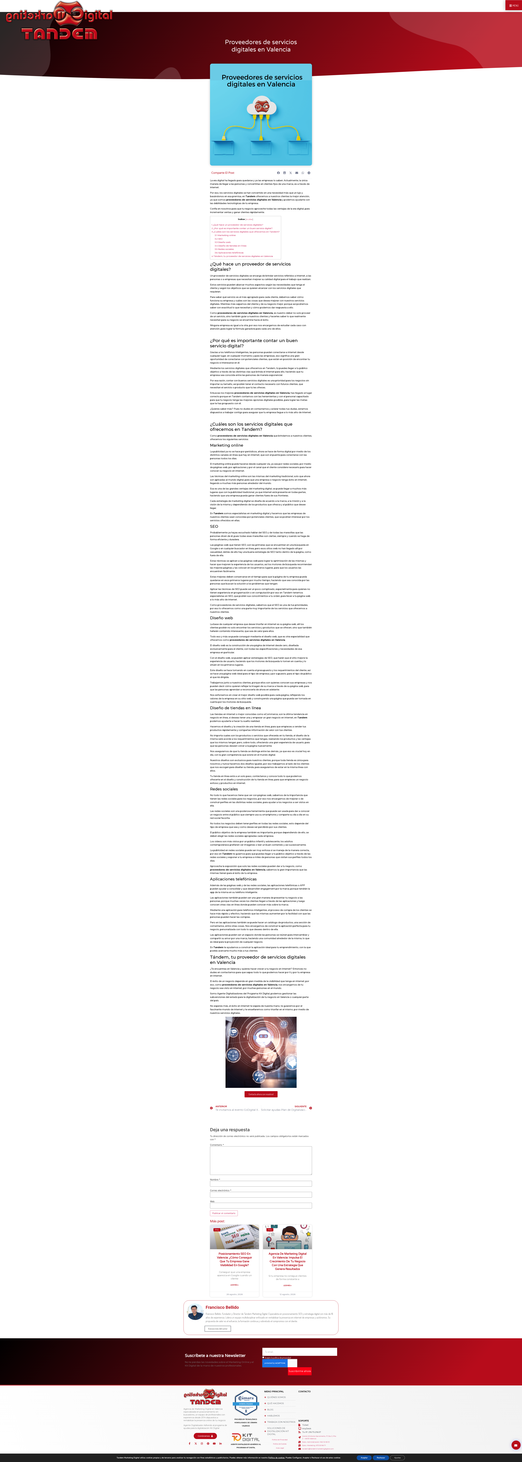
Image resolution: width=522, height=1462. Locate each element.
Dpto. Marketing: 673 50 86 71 (314, 1445)
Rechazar (381, 1457)
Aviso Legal (280, 1448)
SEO (219, 239)
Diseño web (223, 242)
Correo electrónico (220, 1190)
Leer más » (234, 1285)
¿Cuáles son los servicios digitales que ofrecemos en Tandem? (246, 231)
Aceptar (364, 1457)
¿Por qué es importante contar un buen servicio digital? (242, 228)
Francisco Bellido (222, 1307)
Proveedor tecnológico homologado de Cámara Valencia (245, 1422)
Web (212, 1201)
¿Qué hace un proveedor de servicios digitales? (237, 225)
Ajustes (397, 1457)
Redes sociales (224, 249)
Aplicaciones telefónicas (229, 252)
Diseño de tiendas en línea (230, 245)
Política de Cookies (279, 1444)
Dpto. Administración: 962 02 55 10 (316, 1442)
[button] (278, 173)
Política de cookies (276, 1457)
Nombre (215, 1179)
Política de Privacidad (280, 1440)
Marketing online (225, 235)
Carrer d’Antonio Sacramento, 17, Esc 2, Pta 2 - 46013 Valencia (319, 1437)
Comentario (217, 1145)
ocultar (249, 219)
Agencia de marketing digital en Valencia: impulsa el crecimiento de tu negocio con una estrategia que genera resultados (288, 1261)
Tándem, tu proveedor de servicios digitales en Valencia (242, 256)
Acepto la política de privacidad (278, 1357)
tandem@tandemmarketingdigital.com (318, 1449)
